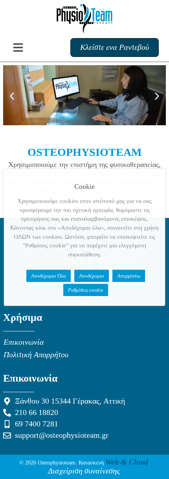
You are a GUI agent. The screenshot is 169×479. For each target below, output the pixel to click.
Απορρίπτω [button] (128, 276)
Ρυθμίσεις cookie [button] (85, 290)
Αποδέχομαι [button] (91, 276)
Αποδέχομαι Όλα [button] (48, 276)
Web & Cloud (126, 462)
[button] (12, 96)
